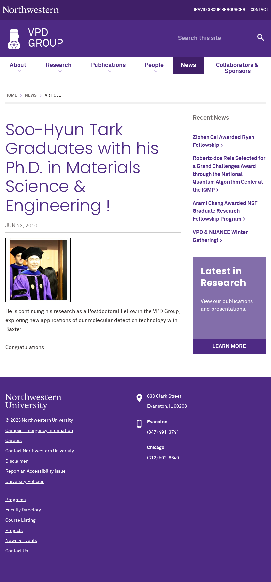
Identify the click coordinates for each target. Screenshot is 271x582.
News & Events (21, 540)
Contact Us (16, 551)
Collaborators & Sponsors (237, 68)
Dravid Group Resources (218, 10)
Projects (14, 530)
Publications (108, 65)
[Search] (260, 38)
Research (59, 65)
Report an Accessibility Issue (35, 471)
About (18, 65)
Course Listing (20, 520)
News (188, 65)
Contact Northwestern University (39, 451)
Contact (259, 10)
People (154, 65)
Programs (15, 500)
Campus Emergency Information (39, 430)
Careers (13, 440)
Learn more (229, 346)
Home (11, 96)
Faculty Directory (23, 510)
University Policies (24, 481)
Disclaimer (16, 461)
